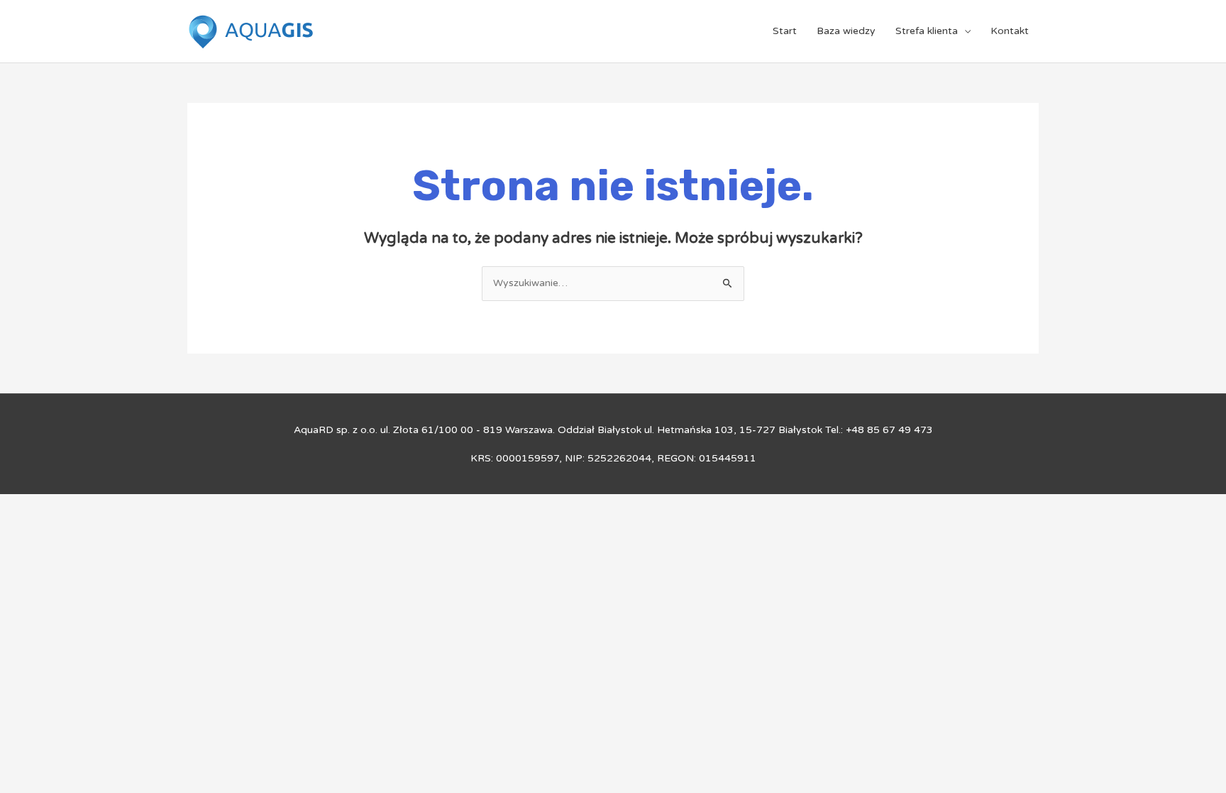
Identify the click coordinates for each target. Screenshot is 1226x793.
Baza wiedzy (846, 31)
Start (785, 31)
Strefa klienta (926, 31)
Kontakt (1009, 31)
